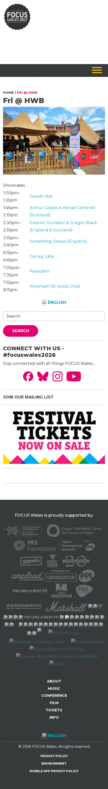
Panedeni (39, 271)
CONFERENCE (54, 695)
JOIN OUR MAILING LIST (28, 397)
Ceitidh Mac (41, 196)
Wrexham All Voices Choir (55, 286)
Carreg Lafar (42, 256)
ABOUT (54, 681)
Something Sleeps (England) (58, 241)
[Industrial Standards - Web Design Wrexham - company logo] (39, 632)
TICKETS (54, 710)
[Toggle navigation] (97, 70)
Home (8, 92)
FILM (54, 703)
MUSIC (54, 688)
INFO (54, 717)
